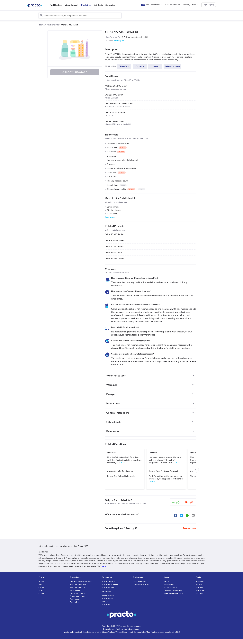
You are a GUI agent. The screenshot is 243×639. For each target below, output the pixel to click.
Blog (40, 584)
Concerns (140, 66)
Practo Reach (107, 598)
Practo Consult (108, 581)
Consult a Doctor (77, 593)
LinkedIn (199, 587)
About (41, 581)
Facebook (200, 581)
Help (166, 581)
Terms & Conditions (173, 590)
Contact (42, 593)
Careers (42, 587)
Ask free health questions (81, 581)
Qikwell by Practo (140, 584)
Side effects (124, 66)
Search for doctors (78, 584)
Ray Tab (105, 601)
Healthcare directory (173, 593)
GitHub (199, 593)
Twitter (199, 584)
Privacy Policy (170, 587)
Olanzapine (119, 40)
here (104, 566)
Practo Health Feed (110, 584)
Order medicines (77, 596)
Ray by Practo (108, 595)
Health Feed (75, 590)
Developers (169, 584)
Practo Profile (108, 587)
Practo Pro (106, 604)
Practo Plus (75, 602)
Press (41, 590)
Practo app (74, 599)
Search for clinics (77, 587)
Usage (155, 66)
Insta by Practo (139, 581)
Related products (172, 66)
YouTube (200, 590)
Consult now (108, 629)
